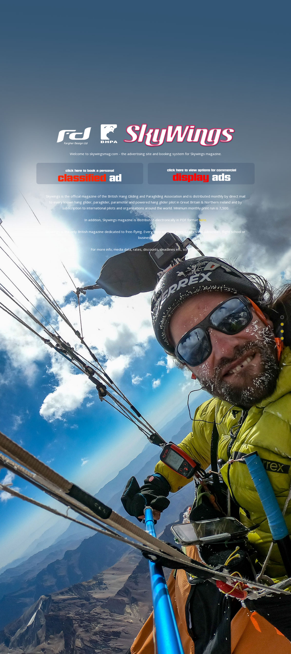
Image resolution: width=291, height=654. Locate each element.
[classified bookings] (89, 173)
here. (203, 220)
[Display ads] (201, 173)
